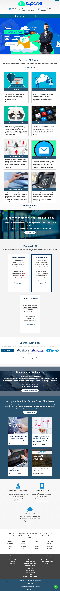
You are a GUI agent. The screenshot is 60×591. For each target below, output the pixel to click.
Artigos (13, 561)
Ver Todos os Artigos (30, 412)
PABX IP (47, 563)
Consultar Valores (11, 44)
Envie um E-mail (42, 16)
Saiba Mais (18, 283)
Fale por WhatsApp (30, 16)
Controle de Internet (30, 561)
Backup (30, 559)
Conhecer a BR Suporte (42, 500)
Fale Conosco (13, 563)
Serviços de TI (12, 559)
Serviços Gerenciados (30, 565)
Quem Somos (13, 558)
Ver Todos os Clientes (30, 358)
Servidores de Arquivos (30, 563)
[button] (28, 52)
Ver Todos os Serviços (30, 67)
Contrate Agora (30, 232)
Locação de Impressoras (47, 561)
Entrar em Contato (30, 521)
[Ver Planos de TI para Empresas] (30, 207)
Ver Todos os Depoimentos (30, 390)
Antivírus (30, 558)
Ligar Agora (19, 16)
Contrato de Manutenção (47, 558)
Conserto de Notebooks (47, 559)
